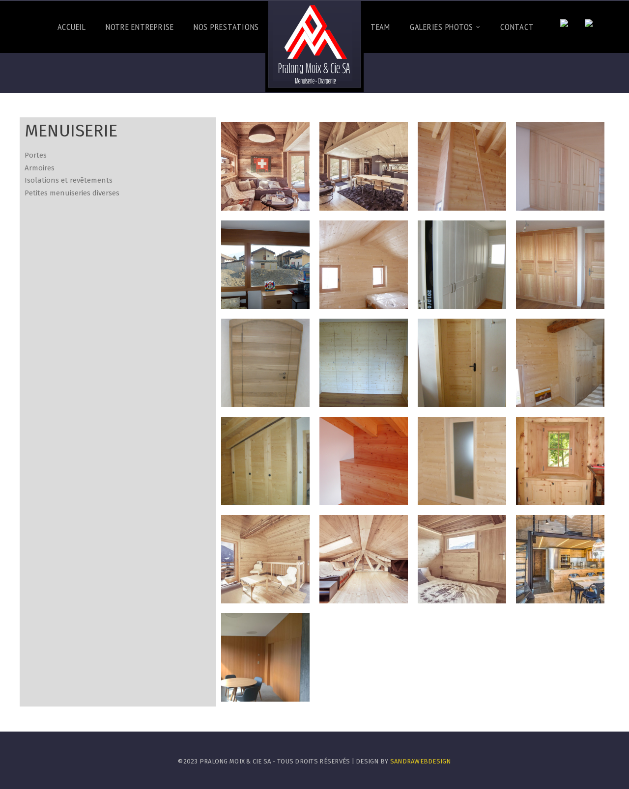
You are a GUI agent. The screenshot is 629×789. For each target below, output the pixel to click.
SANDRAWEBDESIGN (420, 761)
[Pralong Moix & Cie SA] (314, 46)
